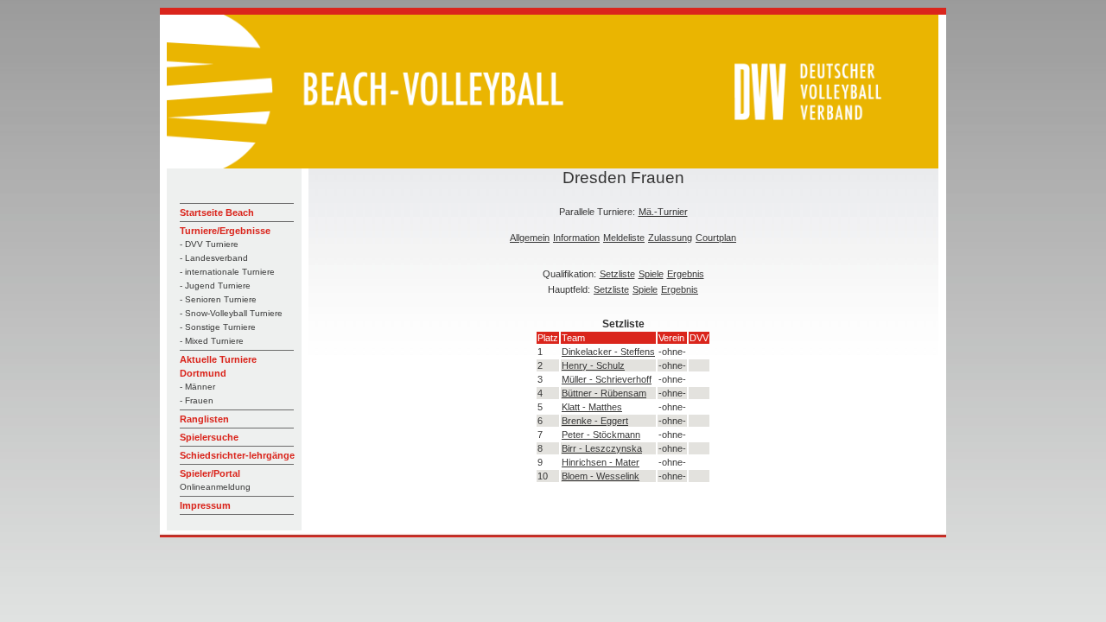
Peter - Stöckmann (601, 434)
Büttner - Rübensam (604, 393)
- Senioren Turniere (218, 299)
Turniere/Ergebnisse (225, 230)
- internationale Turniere (227, 271)
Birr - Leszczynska (602, 448)
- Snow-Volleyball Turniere (231, 313)
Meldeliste (624, 237)
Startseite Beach (217, 212)
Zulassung (670, 237)
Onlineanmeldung (215, 487)
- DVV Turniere (209, 244)
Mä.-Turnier (663, 211)
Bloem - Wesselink (600, 476)
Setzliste (617, 274)
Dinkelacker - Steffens (608, 351)
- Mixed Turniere (212, 341)
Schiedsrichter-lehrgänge (237, 455)
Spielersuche (209, 437)
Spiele (651, 274)
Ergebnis (685, 274)
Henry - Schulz (593, 365)
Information (576, 237)
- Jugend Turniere (215, 285)
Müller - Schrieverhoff (607, 379)
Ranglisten (204, 419)
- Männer (197, 386)
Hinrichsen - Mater (600, 462)
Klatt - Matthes (592, 407)
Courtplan (716, 237)
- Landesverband (214, 258)
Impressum (205, 505)
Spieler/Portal (210, 473)
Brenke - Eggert (595, 421)
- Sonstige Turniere (218, 327)
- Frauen (196, 400)
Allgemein (530, 237)
